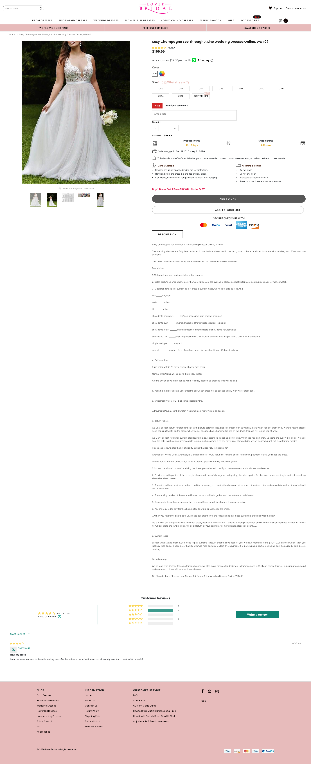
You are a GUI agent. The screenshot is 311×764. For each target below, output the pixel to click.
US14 (161, 96)
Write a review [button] (257, 614)
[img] (17, 643)
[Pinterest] (209, 691)
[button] (159, 47)
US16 (181, 96)
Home (12, 34)
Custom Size (200, 96)
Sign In (278, 8)
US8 (241, 88)
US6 (221, 88)
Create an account (296, 8)
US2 (181, 88)
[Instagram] (217, 691)
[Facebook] (202, 691)
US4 (201, 88)
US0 (161, 88)
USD (203, 701)
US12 (281, 88)
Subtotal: (157, 135)
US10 (261, 88)
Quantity (156, 122)
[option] (54, 27)
